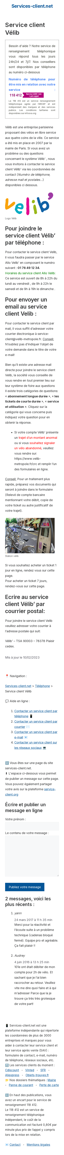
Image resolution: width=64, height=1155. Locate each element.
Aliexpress (12, 1075)
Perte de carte (49, 1085)
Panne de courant (21, 1085)
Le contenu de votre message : (27, 833)
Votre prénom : (15, 819)
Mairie (52, 1080)
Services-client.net (32, 6)
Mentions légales (38, 1144)
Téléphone (42, 686)
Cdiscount (12, 1070)
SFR (43, 1070)
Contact (15, 1144)
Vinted (29, 1070)
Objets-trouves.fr (37, 1075)
